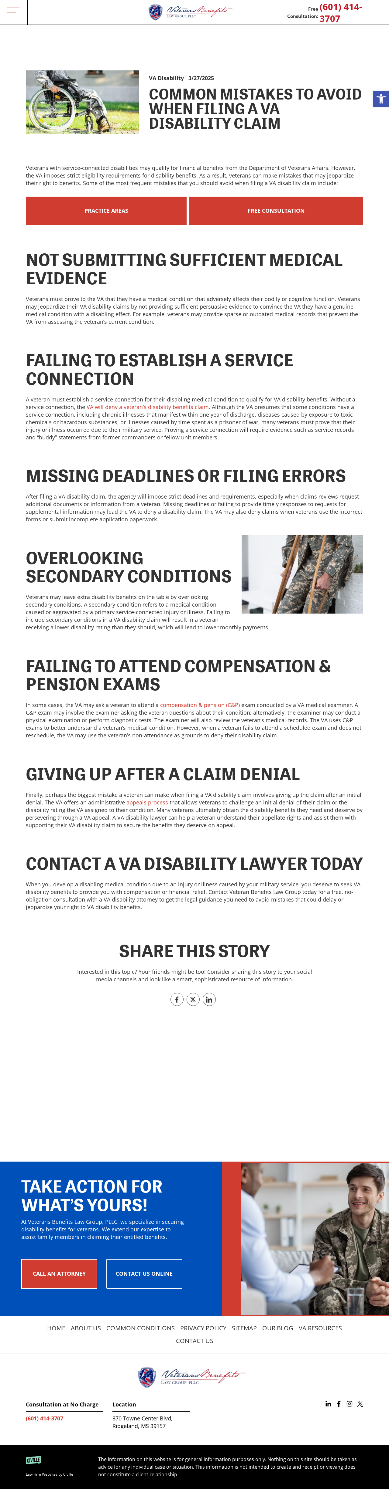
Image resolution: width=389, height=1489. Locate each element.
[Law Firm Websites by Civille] (57, 1467)
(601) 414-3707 (341, 12)
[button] (381, 99)
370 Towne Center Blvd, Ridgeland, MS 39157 (142, 1422)
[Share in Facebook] (177, 999)
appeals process (147, 802)
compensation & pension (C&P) (200, 705)
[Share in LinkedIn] (209, 999)
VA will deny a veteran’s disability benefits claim (148, 407)
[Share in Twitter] (193, 999)
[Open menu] (14, 12)
